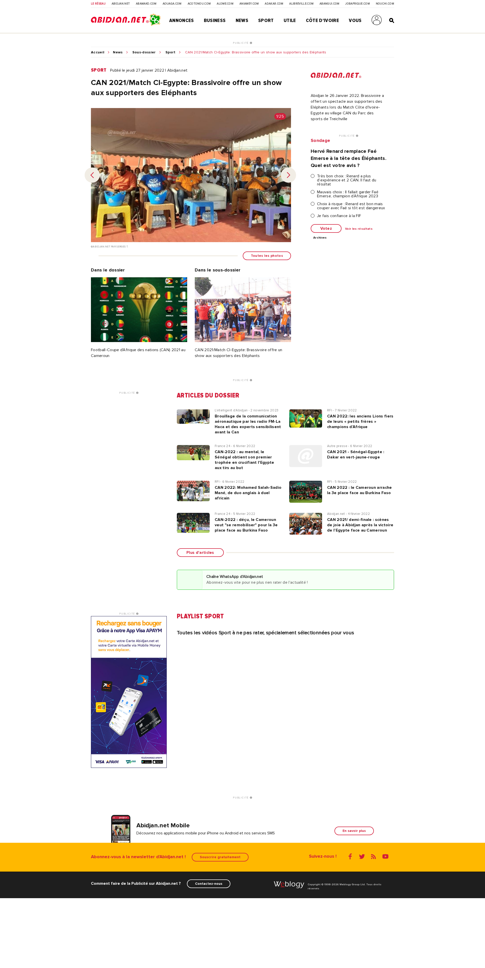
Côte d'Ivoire (322, 20)
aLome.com (225, 4)
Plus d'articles (200, 552)
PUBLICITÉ (241, 43)
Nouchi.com (385, 4)
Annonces (181, 20)
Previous (92, 175)
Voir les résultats (359, 228)
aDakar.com (274, 4)
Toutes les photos (267, 256)
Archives (320, 237)
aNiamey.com (249, 4)
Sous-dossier (144, 52)
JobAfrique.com (357, 4)
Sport (266, 20)
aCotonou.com (199, 4)
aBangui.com (330, 4)
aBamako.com (146, 4)
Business (215, 20)
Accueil (97, 52)
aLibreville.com (301, 4)
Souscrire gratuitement (220, 857)
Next (288, 175)
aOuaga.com (172, 4)
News (242, 20)
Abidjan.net (121, 4)
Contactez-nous (208, 883)
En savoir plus (354, 831)
